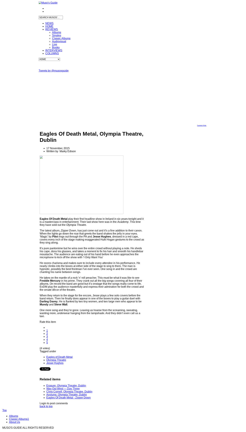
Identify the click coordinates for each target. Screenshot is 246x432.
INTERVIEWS (53, 50)
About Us (14, 422)
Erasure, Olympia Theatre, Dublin (66, 385)
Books (56, 47)
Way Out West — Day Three (63, 388)
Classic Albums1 (19, 419)
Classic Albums (61, 38)
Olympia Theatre (56, 360)
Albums (56, 32)
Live (54, 44)
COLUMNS (52, 53)
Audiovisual (59, 41)
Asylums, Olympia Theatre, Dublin (66, 394)
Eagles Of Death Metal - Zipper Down (68, 397)
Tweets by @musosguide (54, 70)
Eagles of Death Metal (59, 357)
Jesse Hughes (54, 363)
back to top (46, 406)
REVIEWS (51, 29)
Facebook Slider (201, 125)
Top (4, 410)
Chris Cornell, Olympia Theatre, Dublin (69, 391)
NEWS (49, 23)
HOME (49, 26)
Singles (56, 35)
